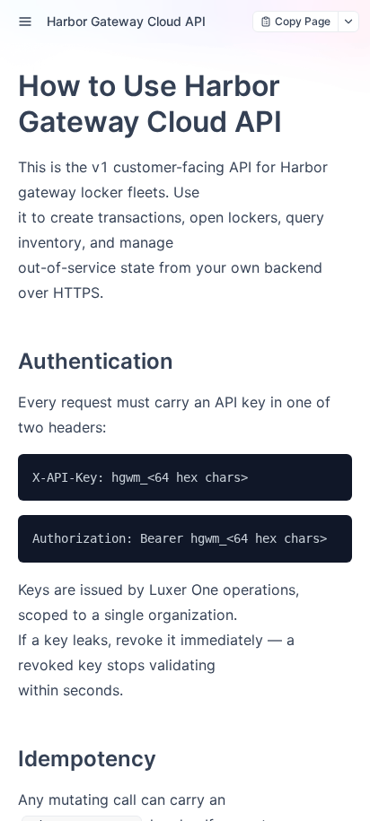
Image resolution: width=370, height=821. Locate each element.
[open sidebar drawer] (25, 21)
